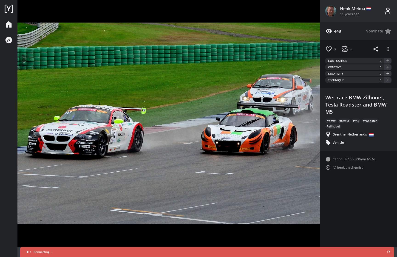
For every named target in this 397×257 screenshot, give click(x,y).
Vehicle (338, 142)
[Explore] (9, 40)
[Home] (9, 9)
